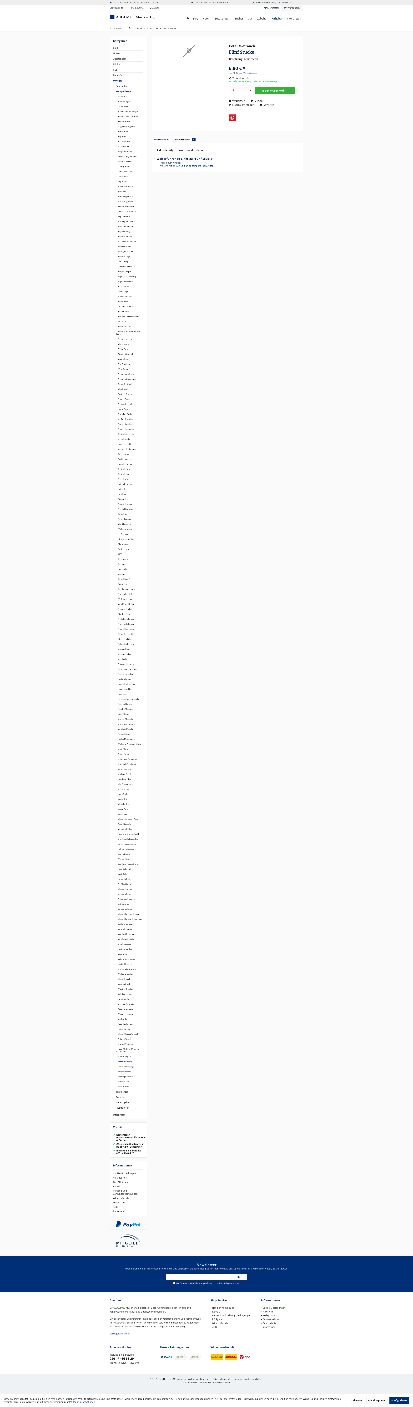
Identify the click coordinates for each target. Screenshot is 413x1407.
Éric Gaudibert (124, 364)
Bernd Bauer (123, 131)
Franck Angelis (124, 101)
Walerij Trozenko (125, 1013)
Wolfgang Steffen (125, 974)
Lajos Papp (122, 814)
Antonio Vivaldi (124, 1038)
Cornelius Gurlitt (124, 414)
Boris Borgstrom (125, 196)
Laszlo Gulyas (123, 409)
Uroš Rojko (122, 874)
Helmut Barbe (123, 121)
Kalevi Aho (122, 96)
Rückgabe (217, 1319)
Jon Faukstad (123, 301)
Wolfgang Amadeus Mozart (129, 744)
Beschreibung (161, 139)
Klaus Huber (123, 514)
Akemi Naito (123, 754)
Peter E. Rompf (124, 869)
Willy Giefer (122, 369)
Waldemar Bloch (125, 186)
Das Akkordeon (121, 1182)
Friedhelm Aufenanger (127, 111)
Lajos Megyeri (123, 714)
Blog (115, 47)
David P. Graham (125, 394)
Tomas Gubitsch (124, 404)
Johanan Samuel (124, 889)
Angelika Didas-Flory (126, 276)
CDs (115, 69)
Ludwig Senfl (123, 954)
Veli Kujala (122, 659)
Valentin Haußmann (126, 449)
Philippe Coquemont (126, 241)
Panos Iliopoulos (124, 519)
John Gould (122, 389)
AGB (115, 1206)
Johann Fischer (124, 326)
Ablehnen (358, 1400)
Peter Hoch (122, 479)
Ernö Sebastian (124, 944)
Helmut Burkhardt (125, 206)
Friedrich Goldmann (126, 379)
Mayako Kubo (123, 649)
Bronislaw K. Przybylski (127, 839)
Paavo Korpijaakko (125, 634)
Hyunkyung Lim (124, 689)
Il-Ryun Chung (123, 231)
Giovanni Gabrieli (125, 354)
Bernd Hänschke (125, 424)
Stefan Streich (123, 983)
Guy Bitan (121, 181)
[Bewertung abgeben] (263, 64)
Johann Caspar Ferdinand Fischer (128, 333)
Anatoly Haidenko (125, 429)
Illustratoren (122, 1107)
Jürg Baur (121, 136)
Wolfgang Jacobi (124, 529)
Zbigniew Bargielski (126, 126)
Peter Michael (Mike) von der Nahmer (128, 1050)
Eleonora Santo (124, 894)
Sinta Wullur (123, 1086)
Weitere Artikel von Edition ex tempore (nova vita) (186, 165)
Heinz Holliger (124, 489)
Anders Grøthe (124, 399)
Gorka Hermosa (124, 459)
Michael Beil (123, 146)
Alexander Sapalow (126, 899)
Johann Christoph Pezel (127, 819)
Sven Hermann (124, 454)
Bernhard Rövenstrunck (128, 864)
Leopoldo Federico (125, 306)
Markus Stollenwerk (126, 969)
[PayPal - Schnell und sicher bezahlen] (128, 1224)
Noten (116, 53)
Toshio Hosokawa (125, 509)
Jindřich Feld (123, 311)
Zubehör (117, 75)
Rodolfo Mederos (125, 709)
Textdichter (121, 1091)
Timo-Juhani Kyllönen (126, 669)
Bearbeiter (121, 86)
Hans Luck (122, 694)
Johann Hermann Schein (128, 914)
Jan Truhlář (122, 1018)
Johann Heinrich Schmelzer (129, 919)
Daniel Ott (122, 799)
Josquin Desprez (124, 271)
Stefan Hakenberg (125, 434)
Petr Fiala (121, 321)
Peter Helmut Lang (126, 674)
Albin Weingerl (124, 1056)
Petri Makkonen (124, 704)
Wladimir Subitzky (125, 988)
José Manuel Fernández (128, 316)
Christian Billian (124, 171)
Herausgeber (122, 1102)
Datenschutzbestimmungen (193, 1283)
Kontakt (117, 1186)
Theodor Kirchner (125, 609)
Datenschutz (120, 1202)
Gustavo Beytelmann (126, 156)
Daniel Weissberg (125, 1066)
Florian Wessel (124, 1071)
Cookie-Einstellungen (124, 1173)
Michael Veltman (125, 1043)
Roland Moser (123, 734)
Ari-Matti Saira (124, 884)
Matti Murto (122, 749)
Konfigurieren (399, 1400)
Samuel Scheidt (124, 909)
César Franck (123, 349)
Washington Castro (126, 221)
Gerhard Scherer (125, 924)
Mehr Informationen (84, 1401)
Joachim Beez (123, 141)
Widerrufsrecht (121, 1198)
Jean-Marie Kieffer (125, 604)
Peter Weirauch (125, 1061)
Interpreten (119, 1114)
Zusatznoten (119, 58)
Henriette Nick (124, 779)
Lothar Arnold (123, 106)
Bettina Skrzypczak (126, 959)
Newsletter (268, 1311)
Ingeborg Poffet (124, 829)
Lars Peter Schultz (125, 939)
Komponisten (123, 91)
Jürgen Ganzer (124, 359)
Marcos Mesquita (125, 719)
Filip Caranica (123, 216)
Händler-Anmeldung (223, 1307)
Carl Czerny (122, 261)
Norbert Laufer (124, 679)
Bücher (117, 64)
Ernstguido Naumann (127, 759)
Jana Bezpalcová (124, 161)
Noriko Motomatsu (126, 739)
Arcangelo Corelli (125, 251)
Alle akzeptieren (377, 1400)
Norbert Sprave (124, 964)
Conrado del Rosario (126, 266)
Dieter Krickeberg (125, 639)
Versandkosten (199, 1379)
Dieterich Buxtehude (126, 211)
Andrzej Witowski (125, 1076)
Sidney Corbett (124, 246)
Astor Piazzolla (124, 824)
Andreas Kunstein (125, 664)
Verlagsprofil (120, 1177)
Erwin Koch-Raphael (126, 619)
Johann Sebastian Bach (127, 116)
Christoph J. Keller (125, 594)
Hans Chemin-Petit (126, 226)
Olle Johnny (122, 544)
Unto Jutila (122, 569)
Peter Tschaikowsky (126, 1023)
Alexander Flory (124, 339)
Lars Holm (122, 494)
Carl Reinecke (123, 854)
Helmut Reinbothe (125, 849)
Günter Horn (123, 499)
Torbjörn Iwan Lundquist (128, 699)
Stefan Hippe (123, 474)
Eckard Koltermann (126, 629)
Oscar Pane (122, 809)
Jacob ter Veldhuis (125, 1003)
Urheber (117, 80)
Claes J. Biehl (123, 166)
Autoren (120, 1097)
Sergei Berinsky (124, 151)
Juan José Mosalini (125, 729)
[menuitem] (292, 8)
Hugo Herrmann (124, 464)
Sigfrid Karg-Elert (125, 579)
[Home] (188, 18)
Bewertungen (184, 139)
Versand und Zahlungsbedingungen (125, 1192)
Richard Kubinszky (125, 644)
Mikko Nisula (123, 789)
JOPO (119, 554)
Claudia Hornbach (125, 504)
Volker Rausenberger (127, 844)
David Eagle (122, 291)
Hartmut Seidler (124, 949)
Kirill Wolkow (123, 1081)
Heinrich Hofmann (125, 484)
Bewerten (268, 104)
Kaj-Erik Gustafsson (126, 419)
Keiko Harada (123, 439)
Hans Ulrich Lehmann (127, 684)
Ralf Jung (121, 564)
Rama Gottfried (124, 384)
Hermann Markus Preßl (128, 834)
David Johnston (124, 549)
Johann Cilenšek (124, 236)
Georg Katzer (123, 584)
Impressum (119, 1211)
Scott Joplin (122, 559)
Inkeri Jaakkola (124, 524)
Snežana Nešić (124, 774)
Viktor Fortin (123, 344)
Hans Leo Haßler (125, 444)
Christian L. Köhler (125, 624)
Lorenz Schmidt (124, 929)
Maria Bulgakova (125, 201)
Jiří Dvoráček (123, 286)
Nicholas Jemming (125, 539)
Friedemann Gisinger (127, 374)
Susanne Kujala (124, 654)
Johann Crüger (124, 256)
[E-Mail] (232, 117)
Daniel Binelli (123, 176)
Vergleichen (238, 100)
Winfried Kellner (124, 599)
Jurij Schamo (123, 904)
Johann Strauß (123, 978)
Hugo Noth (122, 794)
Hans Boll (121, 191)
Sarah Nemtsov (124, 769)
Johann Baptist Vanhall (127, 1033)
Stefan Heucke (124, 469)
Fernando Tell (123, 998)
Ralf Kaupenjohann (126, 589)
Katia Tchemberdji (125, 1008)
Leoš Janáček (123, 534)
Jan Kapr (121, 574)
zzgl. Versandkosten (248, 73)
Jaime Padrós (123, 804)
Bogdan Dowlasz (125, 281)
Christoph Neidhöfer (126, 764)
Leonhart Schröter (125, 934)
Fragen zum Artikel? (243, 104)
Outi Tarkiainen (124, 993)
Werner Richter (124, 859)
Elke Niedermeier (125, 784)
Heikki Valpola (123, 1028)
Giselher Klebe (124, 614)
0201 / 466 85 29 (122, 1359)
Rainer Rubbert (124, 879)
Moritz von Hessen (126, 724)
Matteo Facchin (124, 296)
